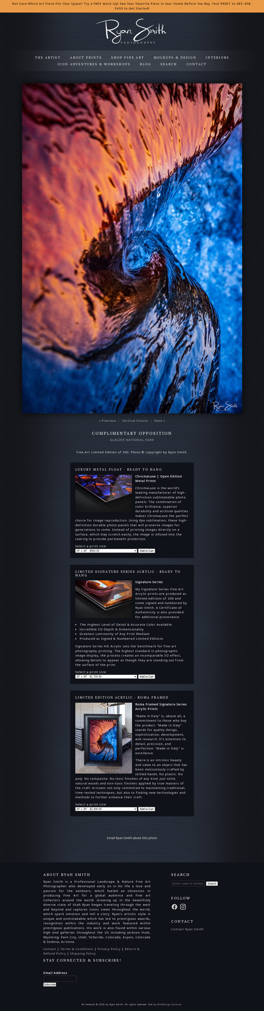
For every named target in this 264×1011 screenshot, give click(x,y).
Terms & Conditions (76, 949)
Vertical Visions (135, 420)
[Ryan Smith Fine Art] (132, 43)
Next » (159, 420)
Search (168, 64)
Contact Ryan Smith (187, 929)
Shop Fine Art (127, 57)
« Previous (107, 420)
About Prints (86, 57)
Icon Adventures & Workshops (94, 64)
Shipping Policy (83, 953)
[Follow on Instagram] (183, 906)
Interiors (217, 57)
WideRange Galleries (169, 1004)
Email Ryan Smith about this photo (132, 838)
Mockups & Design (175, 57)
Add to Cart (146, 550)
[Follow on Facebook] (175, 906)
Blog (145, 64)
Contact (196, 64)
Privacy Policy (109, 949)
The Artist (48, 57)
